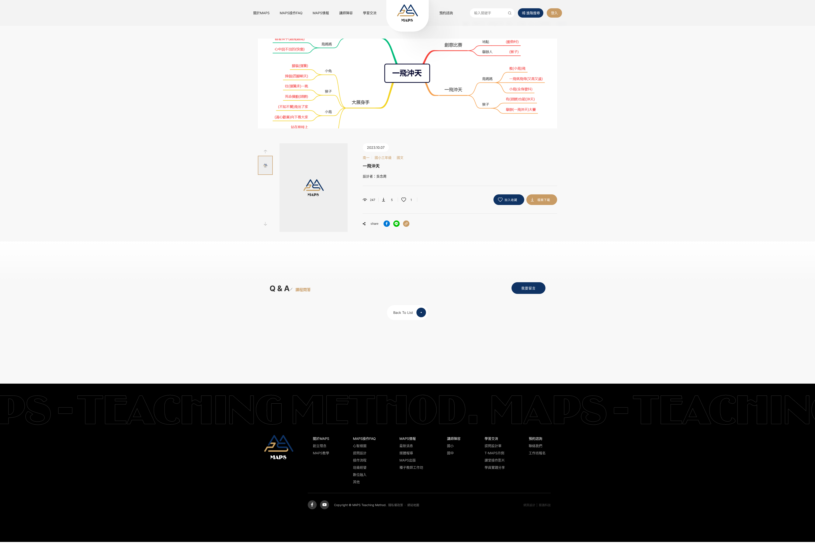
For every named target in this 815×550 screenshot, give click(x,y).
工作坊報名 (537, 453)
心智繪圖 (360, 446)
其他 (356, 482)
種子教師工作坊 (411, 467)
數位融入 (360, 475)
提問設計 (360, 453)
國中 (450, 453)
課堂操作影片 (495, 460)
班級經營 (360, 467)
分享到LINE (396, 223)
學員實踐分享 (495, 467)
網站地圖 (413, 505)
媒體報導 (406, 453)
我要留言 (528, 288)
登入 (554, 13)
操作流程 (360, 460)
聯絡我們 (535, 446)
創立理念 (319, 446)
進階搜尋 (533, 13)
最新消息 (406, 446)
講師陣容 (346, 13)
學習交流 (370, 13)
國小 (450, 446)
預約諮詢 (446, 13)
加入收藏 (510, 200)
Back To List (403, 312)
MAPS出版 (407, 460)
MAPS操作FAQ (291, 13)
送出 (509, 13)
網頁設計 (529, 505)
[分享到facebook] (387, 223)
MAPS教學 (321, 453)
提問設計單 (493, 446)
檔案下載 (543, 200)
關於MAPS (261, 13)
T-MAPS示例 (494, 453)
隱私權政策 (395, 505)
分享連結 (406, 223)
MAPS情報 (321, 13)
